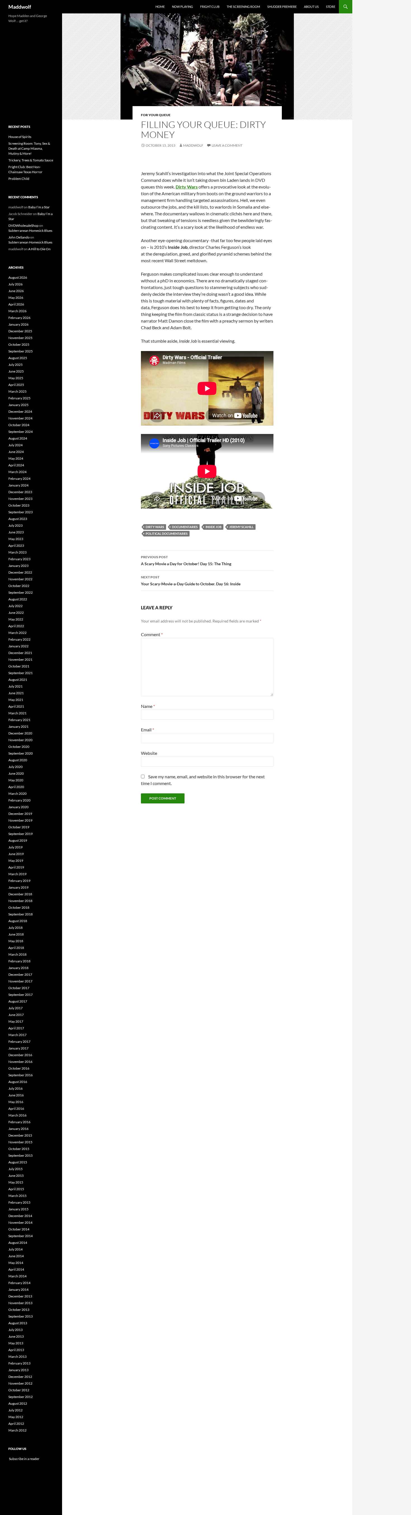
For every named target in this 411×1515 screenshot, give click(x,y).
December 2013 (20, 1296)
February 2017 (19, 1041)
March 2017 (17, 1035)
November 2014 (20, 1222)
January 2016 (18, 1129)
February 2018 (19, 961)
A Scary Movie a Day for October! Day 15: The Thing (186, 560)
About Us (311, 6)
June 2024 (16, 452)
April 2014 (16, 1269)
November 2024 (20, 418)
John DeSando (19, 237)
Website (149, 753)
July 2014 (15, 1249)
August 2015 (17, 1162)
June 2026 (16, 291)
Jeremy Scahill (241, 527)
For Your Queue (156, 115)
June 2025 (16, 371)
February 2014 (19, 1283)
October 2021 (18, 666)
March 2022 (17, 633)
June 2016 (16, 1095)
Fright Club (209, 6)
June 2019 (16, 854)
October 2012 (18, 1390)
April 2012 (16, 1423)
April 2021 (16, 706)
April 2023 (16, 545)
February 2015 (19, 1202)
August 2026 (17, 277)
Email (147, 729)
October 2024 (18, 425)
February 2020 (19, 800)
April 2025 (16, 385)
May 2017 (15, 1021)
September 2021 (20, 673)
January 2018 (18, 968)
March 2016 (17, 1115)
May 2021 (15, 700)
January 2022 (18, 646)
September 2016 (20, 1075)
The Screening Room (243, 6)
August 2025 (17, 358)
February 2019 (19, 881)
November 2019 (20, 820)
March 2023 (17, 552)
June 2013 (16, 1336)
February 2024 (19, 478)
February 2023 (19, 559)
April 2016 (16, 1108)
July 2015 (15, 1169)
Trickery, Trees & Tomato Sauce (30, 160)
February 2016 (19, 1122)
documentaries (185, 527)
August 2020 (17, 760)
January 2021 (18, 726)
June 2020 (16, 773)
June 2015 (16, 1175)
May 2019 (15, 860)
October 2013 (18, 1310)
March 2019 (17, 874)
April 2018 (16, 948)
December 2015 (20, 1135)
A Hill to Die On (39, 249)
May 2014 (15, 1263)
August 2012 (17, 1403)
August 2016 (17, 1082)
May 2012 (15, 1417)
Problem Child (18, 178)
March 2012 (17, 1430)
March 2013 (17, 1356)
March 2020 (17, 793)
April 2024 (16, 465)
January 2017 (18, 1048)
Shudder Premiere (282, 6)
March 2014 (17, 1276)
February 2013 (19, 1363)
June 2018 (16, 934)
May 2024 (15, 458)
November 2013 (20, 1303)
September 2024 (20, 432)
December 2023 (20, 492)
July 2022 (15, 606)
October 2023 (18, 505)
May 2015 (15, 1182)
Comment (152, 634)
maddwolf (193, 145)
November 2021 (20, 659)
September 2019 (20, 834)
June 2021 (16, 693)
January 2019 (18, 887)
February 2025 (19, 398)
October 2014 (18, 1229)
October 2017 (18, 988)
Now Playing (182, 6)
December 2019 (20, 814)
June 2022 (16, 612)
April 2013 (16, 1350)
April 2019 (16, 867)
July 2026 (15, 284)
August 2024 (17, 438)
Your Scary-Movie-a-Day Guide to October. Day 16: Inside (190, 580)
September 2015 (20, 1155)
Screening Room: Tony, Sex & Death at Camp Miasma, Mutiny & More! (29, 148)
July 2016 (15, 1088)
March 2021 (17, 713)
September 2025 (20, 351)
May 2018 (15, 941)
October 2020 (18, 747)
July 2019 (15, 847)
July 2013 (15, 1330)
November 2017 (20, 981)
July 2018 (15, 927)
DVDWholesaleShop (23, 225)
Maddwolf (19, 7)
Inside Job (213, 527)
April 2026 (16, 304)
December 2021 (20, 653)
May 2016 (15, 1102)
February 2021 (19, 720)
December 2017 (20, 974)
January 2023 (18, 566)
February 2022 (19, 639)
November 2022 (20, 579)
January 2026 (18, 324)
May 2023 (15, 539)
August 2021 (17, 679)
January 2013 (18, 1370)
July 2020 (15, 767)
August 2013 (17, 1323)
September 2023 (20, 512)
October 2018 (18, 907)
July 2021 (15, 686)
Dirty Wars (155, 527)
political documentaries (167, 533)
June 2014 (16, 1256)
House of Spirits (19, 137)
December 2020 (20, 733)
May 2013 (15, 1343)
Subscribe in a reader (23, 1459)
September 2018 (20, 914)
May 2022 (15, 619)
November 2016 (20, 1062)
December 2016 (20, 1055)
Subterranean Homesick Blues (30, 230)
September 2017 (20, 994)
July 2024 (15, 445)
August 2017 (17, 1001)
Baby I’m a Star (39, 207)
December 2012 (20, 1377)
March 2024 (17, 472)
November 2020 (20, 740)
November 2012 (20, 1383)
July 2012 (15, 1410)
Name (148, 706)
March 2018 (17, 954)
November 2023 (20, 499)
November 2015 (20, 1142)
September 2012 (20, 1397)
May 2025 (15, 378)
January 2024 (18, 485)
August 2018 (17, 921)
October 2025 (18, 344)
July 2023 (15, 525)
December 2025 (20, 331)
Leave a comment (227, 145)
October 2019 (18, 827)
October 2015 (18, 1149)
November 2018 (20, 901)
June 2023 (16, 532)
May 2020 (15, 780)
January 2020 (18, 807)
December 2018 (20, 894)
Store (330, 6)
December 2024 (20, 411)
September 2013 (20, 1316)
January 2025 (18, 405)
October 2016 (18, 1068)
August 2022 (17, 599)
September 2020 (20, 753)
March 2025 (17, 391)
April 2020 (16, 787)
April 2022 (16, 626)
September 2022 (20, 592)
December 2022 (20, 572)
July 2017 (15, 1008)
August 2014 (17, 1242)
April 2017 (16, 1028)
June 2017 (16, 1015)
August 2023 (17, 519)
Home (160, 6)
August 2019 (17, 840)
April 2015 (16, 1189)
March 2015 (17, 1196)
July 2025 (15, 364)
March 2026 (17, 311)
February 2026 (19, 318)
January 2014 (18, 1289)
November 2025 (20, 338)
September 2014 (20, 1236)
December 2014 (20, 1216)
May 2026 (15, 297)
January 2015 (18, 1209)
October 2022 (18, 586)
